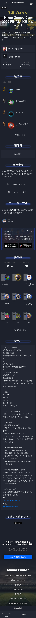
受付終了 (24, 614)
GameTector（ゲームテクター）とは (18, 575)
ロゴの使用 (18, 608)
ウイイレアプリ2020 (15, 49)
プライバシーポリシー (18, 599)
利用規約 (18, 594)
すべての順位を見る (18, 135)
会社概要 (18, 585)
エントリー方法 (18, 203)
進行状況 (18, 164)
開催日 (18, 145)
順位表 (18, 76)
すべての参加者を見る (18, 330)
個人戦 (14, 56)
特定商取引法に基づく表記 (18, 603)
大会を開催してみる (18, 556)
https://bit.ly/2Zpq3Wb (10, 507)
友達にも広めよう (18, 516)
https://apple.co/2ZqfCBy (11, 500)
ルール (18, 340)
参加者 (18, 257)
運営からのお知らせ (18, 580)
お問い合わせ (18, 589)
